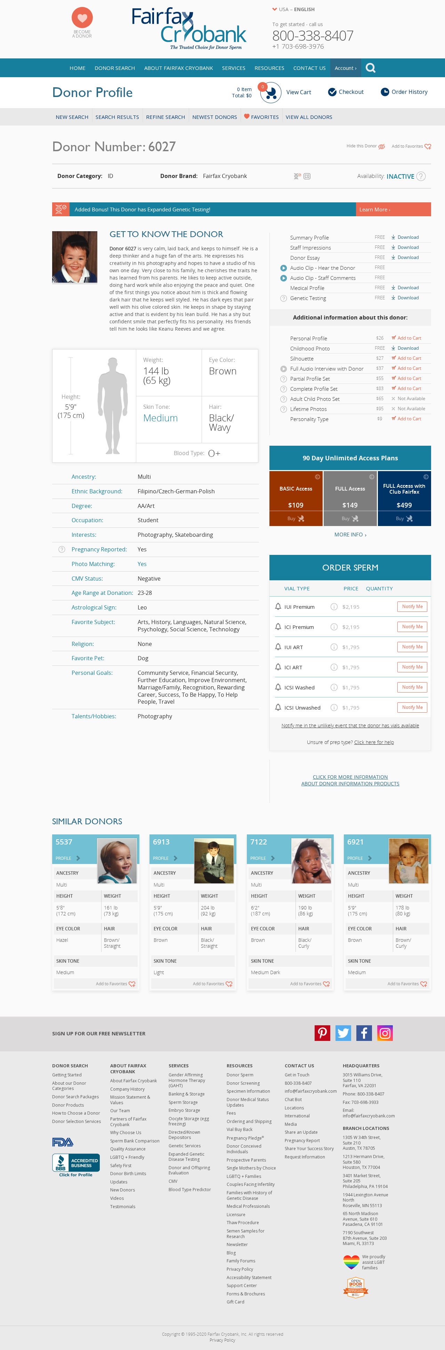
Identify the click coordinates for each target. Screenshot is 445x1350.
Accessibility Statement (249, 1277)
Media (291, 1124)
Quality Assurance (128, 1149)
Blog (231, 1253)
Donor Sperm (240, 1075)
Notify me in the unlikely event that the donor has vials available (350, 725)
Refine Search (165, 116)
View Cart (271, 91)
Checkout (351, 92)
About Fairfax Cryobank (178, 67)
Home (78, 67)
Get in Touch (297, 1075)
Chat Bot (293, 1099)
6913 (161, 849)
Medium (160, 417)
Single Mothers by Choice (251, 1168)
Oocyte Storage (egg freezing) (189, 1121)
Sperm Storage (183, 1102)
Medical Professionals (248, 1206)
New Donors (122, 1190)
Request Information (305, 1157)
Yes (142, 564)
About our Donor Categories (69, 1086)
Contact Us (309, 67)
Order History (410, 92)
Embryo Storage (184, 1110)
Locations (294, 1108)
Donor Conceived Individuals (244, 1149)
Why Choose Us (125, 1132)
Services (233, 67)
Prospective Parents (246, 1160)
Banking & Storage (187, 1094)
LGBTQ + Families (244, 1176)
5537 (64, 849)
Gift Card (235, 1302)
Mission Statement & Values (130, 1100)
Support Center (242, 1285)
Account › (346, 67)
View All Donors (309, 116)
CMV (173, 1181)
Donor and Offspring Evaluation (189, 1170)
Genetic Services (185, 1146)
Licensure (236, 1215)
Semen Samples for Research (246, 1233)
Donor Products (68, 1105)
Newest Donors (214, 116)
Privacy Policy (240, 1269)
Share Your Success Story (309, 1148)
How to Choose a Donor (76, 1113)
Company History (127, 1089)
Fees (231, 1113)
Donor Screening (243, 1083)
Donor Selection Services (76, 1121)
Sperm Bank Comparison (135, 1141)
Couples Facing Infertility (251, 1184)
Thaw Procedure (243, 1223)
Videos (117, 1198)
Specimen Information (248, 1091)
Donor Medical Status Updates (248, 1102)
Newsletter (237, 1244)
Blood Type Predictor (190, 1190)
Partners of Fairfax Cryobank (128, 1121)
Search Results (117, 116)
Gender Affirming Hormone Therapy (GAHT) (187, 1080)
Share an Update (301, 1132)
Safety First (120, 1166)
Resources (269, 67)
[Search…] (370, 67)
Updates (118, 1182)
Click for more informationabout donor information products (350, 780)
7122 (258, 849)
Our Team (120, 1111)
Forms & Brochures (246, 1294)
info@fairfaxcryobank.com (311, 1091)
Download (408, 237)
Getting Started (67, 1075)
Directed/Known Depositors (184, 1135)
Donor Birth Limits (128, 1174)
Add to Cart (409, 338)
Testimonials (122, 1207)
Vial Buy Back (239, 1129)
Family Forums (241, 1261)
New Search (72, 116)
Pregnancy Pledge (245, 1138)
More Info (348, 534)
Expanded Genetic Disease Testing (186, 1157)
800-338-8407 (298, 1083)
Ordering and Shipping (249, 1121)
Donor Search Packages (75, 1097)
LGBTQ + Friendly (127, 1157)
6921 (355, 849)
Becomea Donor (82, 34)
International (297, 1116)
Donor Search (115, 67)
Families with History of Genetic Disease (249, 1195)
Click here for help (374, 742)
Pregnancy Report (302, 1140)
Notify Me (412, 606)
